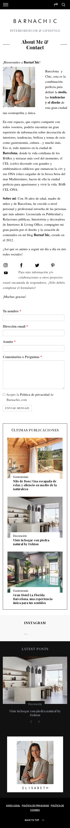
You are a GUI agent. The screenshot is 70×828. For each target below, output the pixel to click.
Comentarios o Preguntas (22, 356)
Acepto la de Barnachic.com (29, 397)
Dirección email (15, 326)
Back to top (32, 820)
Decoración (20, 536)
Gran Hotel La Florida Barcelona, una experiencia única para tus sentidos (32, 599)
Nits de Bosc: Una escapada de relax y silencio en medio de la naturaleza (35, 485)
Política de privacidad (35, 805)
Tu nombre (12, 311)
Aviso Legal (13, 805)
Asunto (9, 341)
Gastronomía (20, 477)
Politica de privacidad (34, 394)
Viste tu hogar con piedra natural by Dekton (31, 542)
